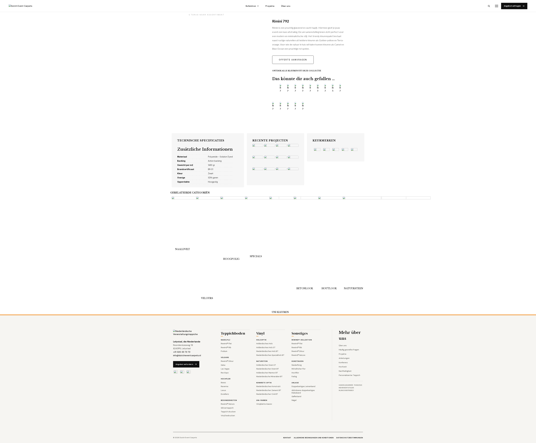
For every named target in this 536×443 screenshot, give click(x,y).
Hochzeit (343, 367)
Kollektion (251, 6)
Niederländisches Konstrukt (268, 386)
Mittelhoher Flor (299, 369)
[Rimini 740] (325, 88)
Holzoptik (261, 340)
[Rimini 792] (303, 106)
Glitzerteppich (227, 408)
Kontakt (287, 438)
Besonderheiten (229, 400)
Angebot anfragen (512, 6)
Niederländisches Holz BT (267, 351)
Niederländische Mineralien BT (269, 376)
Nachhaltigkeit (345, 371)
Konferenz (343, 362)
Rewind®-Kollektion (302, 340)
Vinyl (260, 333)
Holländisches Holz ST (265, 347)
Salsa (223, 365)
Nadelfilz (225, 340)
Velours (207, 298)
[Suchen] (489, 6)
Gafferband (296, 396)
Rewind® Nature (227, 404)
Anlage (295, 383)
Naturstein (262, 361)
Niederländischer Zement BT (268, 390)
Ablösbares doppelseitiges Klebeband (303, 391)
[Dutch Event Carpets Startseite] (191, 333)
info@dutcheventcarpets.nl (187, 355)
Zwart (210, 173)
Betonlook (304, 288)
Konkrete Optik (264, 383)
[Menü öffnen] (496, 6)
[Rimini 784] (295, 106)
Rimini (223, 382)
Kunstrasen (297, 361)
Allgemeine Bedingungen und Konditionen (314, 438)
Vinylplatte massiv (264, 404)
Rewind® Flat (226, 343)
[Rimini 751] (340, 88)
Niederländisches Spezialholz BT (270, 355)
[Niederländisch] (175, 372)
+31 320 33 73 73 (181, 352)
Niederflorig (297, 365)
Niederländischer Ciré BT (267, 394)
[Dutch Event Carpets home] (23, 6)
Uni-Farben (261, 400)
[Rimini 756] (273, 106)
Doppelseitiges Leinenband (303, 386)
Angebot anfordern (184, 364)
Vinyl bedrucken (228, 415)
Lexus (223, 390)
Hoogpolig (231, 259)
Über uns (285, 6)
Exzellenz (225, 394)
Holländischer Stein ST (266, 365)
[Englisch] (182, 372)
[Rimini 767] (280, 106)
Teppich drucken (228, 411)
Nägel (294, 400)
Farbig (294, 376)
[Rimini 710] (288, 88)
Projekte (269, 6)
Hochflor (225, 379)
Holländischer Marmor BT (267, 373)
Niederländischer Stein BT (267, 369)
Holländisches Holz (264, 343)
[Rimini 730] (310, 88)
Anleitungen (344, 358)
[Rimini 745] (332, 88)
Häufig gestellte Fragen (349, 350)
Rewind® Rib (226, 347)
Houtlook (329, 288)
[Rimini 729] (303, 88)
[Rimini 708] (280, 88)
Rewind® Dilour (227, 361)
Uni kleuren (280, 312)
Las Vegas (225, 369)
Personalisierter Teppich (349, 375)
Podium (224, 351)
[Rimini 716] (295, 88)
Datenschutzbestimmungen (349, 438)
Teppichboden (233, 333)
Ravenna (224, 386)
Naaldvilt (182, 249)
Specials (256, 256)
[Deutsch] (188, 372)
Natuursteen (353, 288)
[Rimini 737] (318, 88)
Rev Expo (225, 373)
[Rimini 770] (288, 106)
